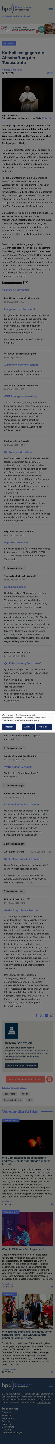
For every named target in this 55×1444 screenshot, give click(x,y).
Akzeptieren (44, 727)
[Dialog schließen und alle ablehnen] (53, 713)
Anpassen (9, 727)
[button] (51, 11)
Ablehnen (28, 727)
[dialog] (27, 722)
